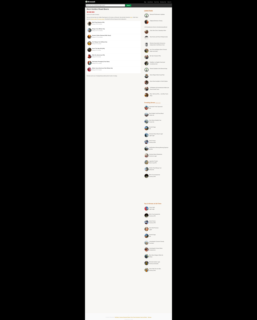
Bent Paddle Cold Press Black (156, 114)
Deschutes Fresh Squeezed (155, 107)
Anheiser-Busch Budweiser (155, 155)
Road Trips (156, 2)
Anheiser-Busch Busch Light (156, 134)
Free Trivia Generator (135, 317)
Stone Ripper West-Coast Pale (157, 74)
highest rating (94, 19)
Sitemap (149, 317)
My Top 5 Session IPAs (155, 55)
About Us (169, 2)
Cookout (121, 317)
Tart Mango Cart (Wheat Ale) (99, 42)
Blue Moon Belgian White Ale (156, 256)
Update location (157, 102)
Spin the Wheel (143, 317)
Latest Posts (148, 10)
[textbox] (105, 5)
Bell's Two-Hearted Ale (154, 175)
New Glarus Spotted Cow (155, 121)
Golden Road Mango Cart (155, 168)
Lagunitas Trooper (153, 162)
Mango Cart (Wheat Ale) (98, 29)
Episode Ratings (126, 317)
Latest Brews (150, 2)
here (131, 17)
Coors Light (152, 208)
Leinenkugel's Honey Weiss (155, 249)
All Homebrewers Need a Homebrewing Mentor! (155, 27)
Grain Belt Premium (153, 228)
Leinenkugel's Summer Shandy (156, 242)
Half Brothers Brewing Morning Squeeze (158, 148)
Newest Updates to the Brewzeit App (158, 68)
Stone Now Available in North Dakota (159, 81)
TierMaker (117, 317)
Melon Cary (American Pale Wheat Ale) (102, 68)
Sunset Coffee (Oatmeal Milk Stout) (101, 35)
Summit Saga (152, 128)
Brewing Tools (163, 2)
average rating (101, 19)
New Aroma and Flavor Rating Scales (159, 36)
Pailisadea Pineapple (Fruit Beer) (101, 61)
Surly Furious (152, 141)
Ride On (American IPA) (98, 55)
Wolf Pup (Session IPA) (98, 22)
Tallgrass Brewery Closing (156, 20)
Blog (145, 2)
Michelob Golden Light (154, 262)
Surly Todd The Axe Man (155, 269)
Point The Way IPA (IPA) (98, 48)
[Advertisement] (157, 190)
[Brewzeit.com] (90, 2)
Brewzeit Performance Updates (157, 14)
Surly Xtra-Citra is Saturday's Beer (158, 30)
